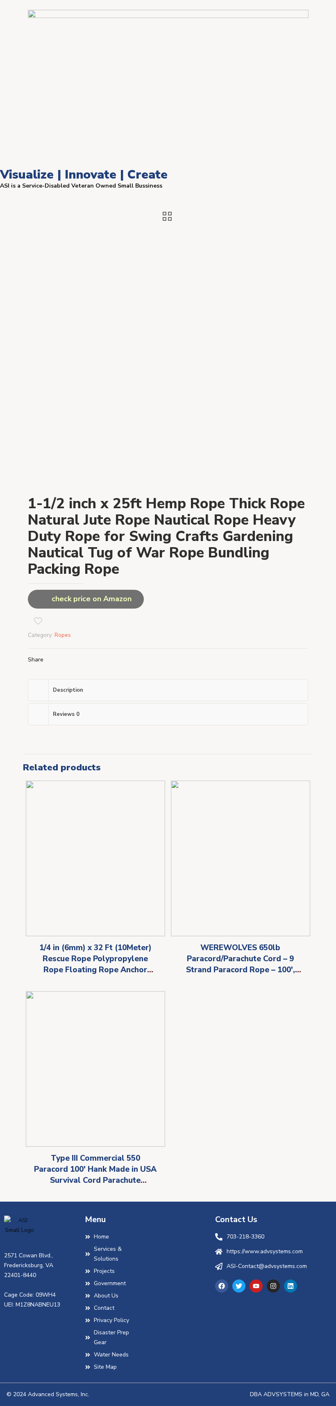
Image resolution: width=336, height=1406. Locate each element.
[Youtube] (256, 1286)
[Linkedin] (290, 1286)
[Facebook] (221, 1286)
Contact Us (236, 1219)
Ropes (62, 635)
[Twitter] (238, 1286)
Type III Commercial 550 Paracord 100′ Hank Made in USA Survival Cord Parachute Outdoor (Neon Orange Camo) (95, 1175)
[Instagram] (273, 1286)
